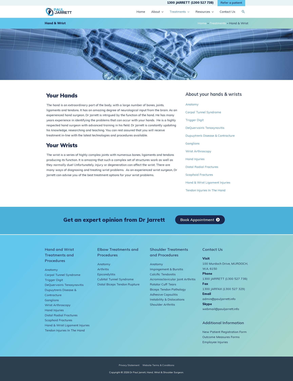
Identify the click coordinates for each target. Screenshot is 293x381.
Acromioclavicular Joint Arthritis (173, 279)
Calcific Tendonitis (163, 274)
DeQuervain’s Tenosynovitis (204, 128)
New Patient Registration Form (224, 332)
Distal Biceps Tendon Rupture (118, 284)
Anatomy (192, 104)
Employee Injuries (215, 342)
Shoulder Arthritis (162, 304)
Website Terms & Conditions (158, 365)
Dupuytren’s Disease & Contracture (210, 136)
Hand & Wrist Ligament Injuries (207, 182)
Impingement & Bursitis (166, 269)
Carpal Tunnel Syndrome (203, 112)
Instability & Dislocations (167, 299)
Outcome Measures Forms (221, 337)
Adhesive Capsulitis (164, 294)
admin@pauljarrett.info (219, 299)
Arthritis (103, 269)
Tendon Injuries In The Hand (205, 190)
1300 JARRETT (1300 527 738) (190, 3)
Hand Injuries (194, 159)
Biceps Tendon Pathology (168, 289)
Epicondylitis (106, 274)
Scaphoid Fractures (199, 175)
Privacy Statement (129, 365)
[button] (243, 12)
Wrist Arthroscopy (198, 151)
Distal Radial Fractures (201, 167)
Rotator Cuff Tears (163, 284)
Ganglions (192, 143)
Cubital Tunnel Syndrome (115, 279)
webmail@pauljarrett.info (220, 309)
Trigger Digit (194, 120)
